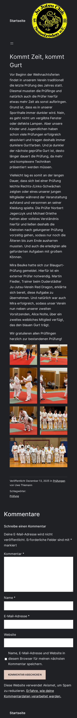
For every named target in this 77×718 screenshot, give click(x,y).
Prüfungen (59, 480)
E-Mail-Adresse (17, 616)
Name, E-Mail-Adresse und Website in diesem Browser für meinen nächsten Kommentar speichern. (36, 658)
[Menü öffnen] (12, 43)
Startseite (17, 21)
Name (9, 598)
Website (10, 634)
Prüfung (14, 496)
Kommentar (14, 554)
